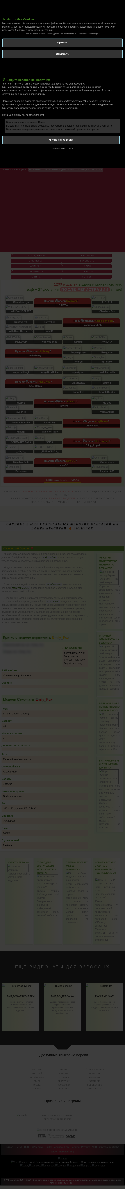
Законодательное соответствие (61, 34)
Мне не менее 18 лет (61, 139)
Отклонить (62, 54)
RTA (71, 149)
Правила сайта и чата (35, 34)
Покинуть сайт (58, 149)
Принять (62, 42)
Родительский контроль (90, 34)
